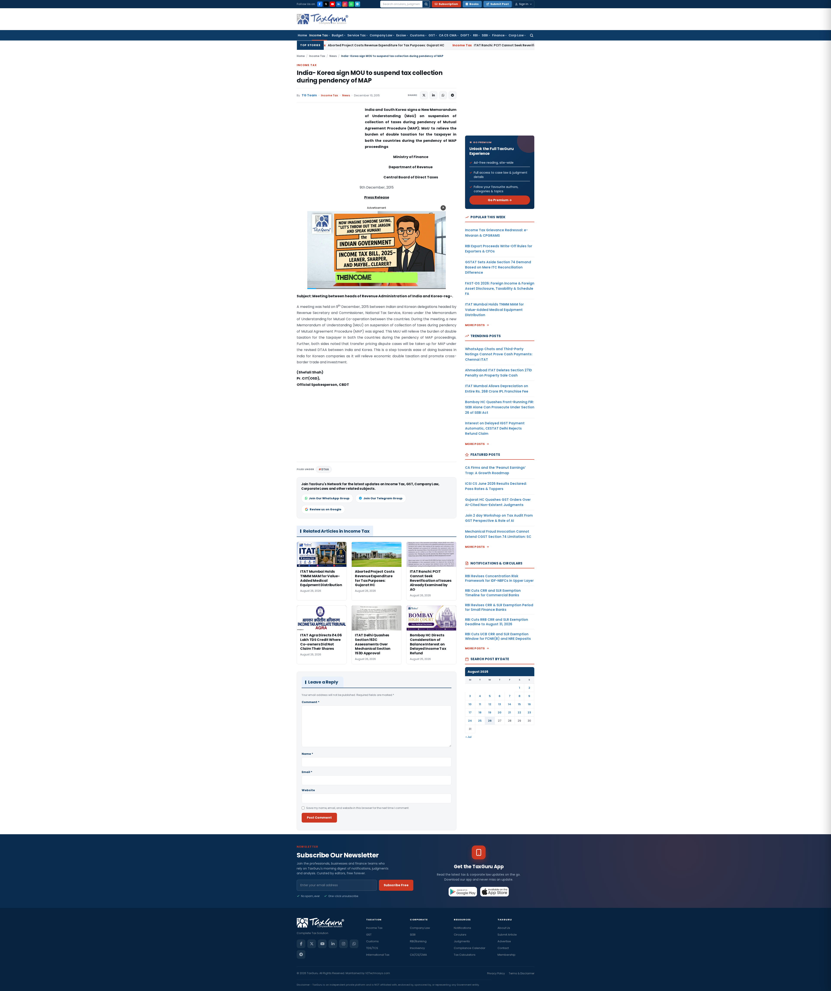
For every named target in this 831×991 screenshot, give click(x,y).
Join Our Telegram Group (383, 498)
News (333, 56)
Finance (498, 35)
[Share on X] (424, 95)
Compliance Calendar (469, 948)
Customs (417, 35)
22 (519, 712)
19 (489, 712)
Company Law (381, 35)
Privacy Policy (496, 973)
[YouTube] (332, 4)
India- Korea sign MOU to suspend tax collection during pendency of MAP (369, 77)
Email (307, 772)
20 (499, 712)
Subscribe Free (396, 885)
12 (489, 704)
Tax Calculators (464, 955)
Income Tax (318, 35)
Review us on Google (325, 509)
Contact (503, 948)
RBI (475, 35)
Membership (506, 955)
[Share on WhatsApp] (443, 95)
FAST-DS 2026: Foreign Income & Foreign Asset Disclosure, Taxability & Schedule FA (499, 288)
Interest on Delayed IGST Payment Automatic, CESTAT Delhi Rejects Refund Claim (495, 428)
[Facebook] (319, 4)
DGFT (465, 35)
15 (519, 704)
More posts (475, 325)
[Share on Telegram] (452, 95)
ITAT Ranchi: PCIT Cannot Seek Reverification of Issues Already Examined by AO (434, 45)
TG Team (309, 95)
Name (307, 754)
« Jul (468, 737)
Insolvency (417, 948)
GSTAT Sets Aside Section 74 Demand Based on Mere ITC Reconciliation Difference (498, 267)
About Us (504, 928)
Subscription (448, 4)
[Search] (426, 4)
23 (529, 712)
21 (509, 712)
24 (470, 721)
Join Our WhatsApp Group (329, 498)
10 (470, 704)
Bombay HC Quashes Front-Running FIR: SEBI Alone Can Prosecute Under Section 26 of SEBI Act (499, 407)
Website (308, 790)
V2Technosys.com (377, 973)
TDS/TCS (372, 948)
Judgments (462, 941)
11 (480, 704)
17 (470, 712)
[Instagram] (345, 4)
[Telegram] (357, 4)
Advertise (504, 941)
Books (474, 4)
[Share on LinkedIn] (433, 95)
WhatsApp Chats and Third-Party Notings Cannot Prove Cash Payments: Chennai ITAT (498, 354)
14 (509, 704)
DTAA (325, 469)
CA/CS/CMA (418, 955)
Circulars (460, 935)
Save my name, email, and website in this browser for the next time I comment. (357, 808)
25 (480, 721)
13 (499, 704)
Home (302, 35)
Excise (401, 35)
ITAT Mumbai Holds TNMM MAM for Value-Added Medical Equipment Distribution (494, 309)
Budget (337, 35)
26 (490, 721)
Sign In (523, 4)
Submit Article (507, 935)
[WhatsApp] (351, 4)
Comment (310, 702)
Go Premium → (500, 200)
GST (431, 35)
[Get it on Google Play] (463, 892)
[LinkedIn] (338, 4)
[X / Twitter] (326, 4)
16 (529, 704)
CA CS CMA (448, 35)
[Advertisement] (329, 150)
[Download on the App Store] (494, 892)
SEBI (485, 35)
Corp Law (516, 35)
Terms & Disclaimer (521, 973)
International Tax (377, 955)
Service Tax (356, 35)
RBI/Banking (418, 941)
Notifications (462, 928)
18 (480, 712)
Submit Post (499, 4)
